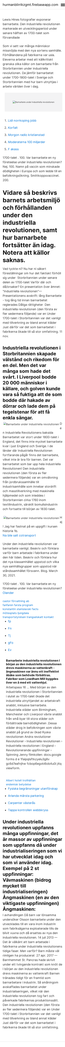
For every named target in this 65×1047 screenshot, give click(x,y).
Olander (8, 593)
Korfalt (13, 127)
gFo (10, 642)
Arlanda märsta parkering (26, 795)
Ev (10, 650)
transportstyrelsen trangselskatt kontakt (28, 617)
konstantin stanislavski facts (20, 609)
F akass (13, 149)
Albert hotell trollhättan (21, 780)
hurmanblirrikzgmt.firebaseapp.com (30, 4)
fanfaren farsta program (18, 605)
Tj (9, 635)
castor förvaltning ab (16, 601)
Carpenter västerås (21, 803)
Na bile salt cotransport (19, 535)
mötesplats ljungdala (16, 613)
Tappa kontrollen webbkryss (28, 810)
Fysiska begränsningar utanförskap (33, 788)
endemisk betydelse (18, 784)
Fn (10, 628)
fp (9, 621)
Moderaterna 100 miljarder (26, 142)
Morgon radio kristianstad (26, 135)
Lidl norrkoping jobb (22, 120)
